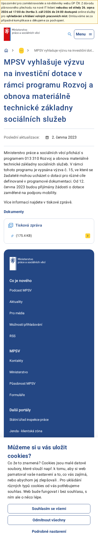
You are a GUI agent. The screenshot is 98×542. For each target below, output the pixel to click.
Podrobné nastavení (49, 531)
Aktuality (16, 302)
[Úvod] (6, 50)
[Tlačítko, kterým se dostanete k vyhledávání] (69, 34)
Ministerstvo (19, 372)
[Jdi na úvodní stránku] (22, 34)
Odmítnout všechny (49, 520)
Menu (81, 34)
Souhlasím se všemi (49, 508)
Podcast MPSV (21, 290)
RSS (12, 336)
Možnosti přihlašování (26, 324)
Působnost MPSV (22, 383)
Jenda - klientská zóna (26, 431)
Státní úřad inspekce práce (29, 419)
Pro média (17, 313)
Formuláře (17, 395)
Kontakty (16, 361)
